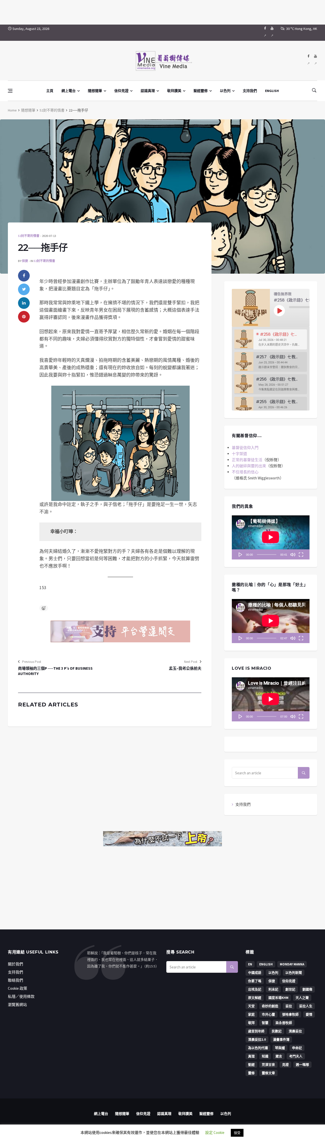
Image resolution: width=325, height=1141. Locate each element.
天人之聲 (302, 998)
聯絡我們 (15, 980)
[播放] (240, 554)
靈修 (251, 1073)
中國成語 (254, 972)
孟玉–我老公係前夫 (185, 668)
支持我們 (250, 90)
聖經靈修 (200, 90)
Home (12, 110)
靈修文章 (268, 1073)
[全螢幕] (300, 554)
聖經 (251, 1064)
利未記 (273, 989)
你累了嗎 (254, 981)
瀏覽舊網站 (17, 1004)
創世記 (290, 989)
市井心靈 (268, 1014)
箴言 (278, 1056)
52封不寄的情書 (52, 110)
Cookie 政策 (17, 988)
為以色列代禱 (258, 1048)
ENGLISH (272, 90)
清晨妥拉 (295, 1031)
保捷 (25, 261)
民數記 (277, 1031)
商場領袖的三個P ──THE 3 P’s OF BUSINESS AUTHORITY (55, 671)
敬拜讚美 (174, 90)
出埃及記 (254, 989)
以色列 (225, 90)
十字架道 (239, 453)
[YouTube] (272, 33)
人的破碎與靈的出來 (249, 465)
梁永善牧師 (283, 1023)
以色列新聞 (293, 972)
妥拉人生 (305, 1006)
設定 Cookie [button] (214, 1132)
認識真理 (148, 90)
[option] (270, 339)
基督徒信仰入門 (245, 447)
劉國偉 (307, 989)
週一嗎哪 (302, 1064)
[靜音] (292, 554)
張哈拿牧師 (290, 1014)
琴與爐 (280, 1048)
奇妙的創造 (270, 1006)
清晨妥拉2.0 (257, 1039)
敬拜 (251, 1023)
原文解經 (254, 998)
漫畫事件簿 (281, 1039)
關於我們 (15, 964)
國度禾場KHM (278, 998)
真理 (251, 1056)
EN (250, 964)
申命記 (297, 1048)
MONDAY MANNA (292, 964)
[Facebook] (265, 33)
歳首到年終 (256, 1031)
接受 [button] (237, 1133)
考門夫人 (295, 1056)
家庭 (251, 1014)
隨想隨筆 (95, 90)
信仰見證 (121, 90)
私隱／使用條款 (21, 996)
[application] (271, 537)
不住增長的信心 (245, 472)
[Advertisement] (162, 11)
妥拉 (288, 1006)
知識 (265, 1056)
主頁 (49, 90)
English (266, 964)
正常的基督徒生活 (247, 459)
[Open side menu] (10, 90)
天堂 (251, 1006)
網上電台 (68, 90)
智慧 (265, 1023)
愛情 (309, 1014)
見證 (285, 1064)
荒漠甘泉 (268, 1064)
